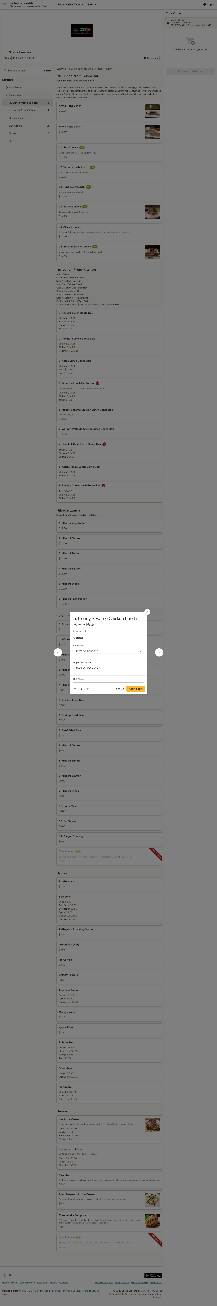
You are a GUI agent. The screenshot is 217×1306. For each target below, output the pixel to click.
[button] (58, 655)
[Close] (147, 612)
